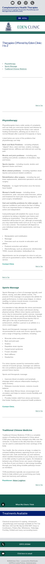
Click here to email (24, 553)
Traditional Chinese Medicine (16, 69)
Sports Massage (11, 66)
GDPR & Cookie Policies (17, 563)
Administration (31, 563)
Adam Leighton (19, 480)
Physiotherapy (10, 64)
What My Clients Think (25, 504)
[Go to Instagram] (26, 3)
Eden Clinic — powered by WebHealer (25, 561)
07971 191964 (24, 544)
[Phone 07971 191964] (32, 3)
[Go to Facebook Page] (19, 3)
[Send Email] (12, 3)
